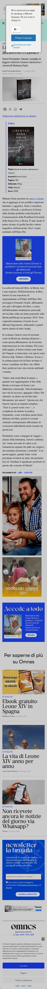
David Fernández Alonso (11, 71)
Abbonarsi (23, 279)
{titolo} (17, 986)
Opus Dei (28, 473)
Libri (4, 44)
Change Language (23, 37)
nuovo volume (36, 198)
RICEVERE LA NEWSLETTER (28, 894)
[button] (43, 938)
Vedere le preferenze (23, 980)
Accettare (23, 965)
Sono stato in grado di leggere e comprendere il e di (23, 885)
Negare (24, 973)
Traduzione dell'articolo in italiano (19, 115)
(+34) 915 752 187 (23, 935)
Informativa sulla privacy (28, 885)
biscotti (9, 888)
